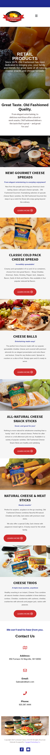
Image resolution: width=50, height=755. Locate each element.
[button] (36, 16)
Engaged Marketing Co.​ (32, 742)
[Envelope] (28, 749)
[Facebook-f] (22, 749)
